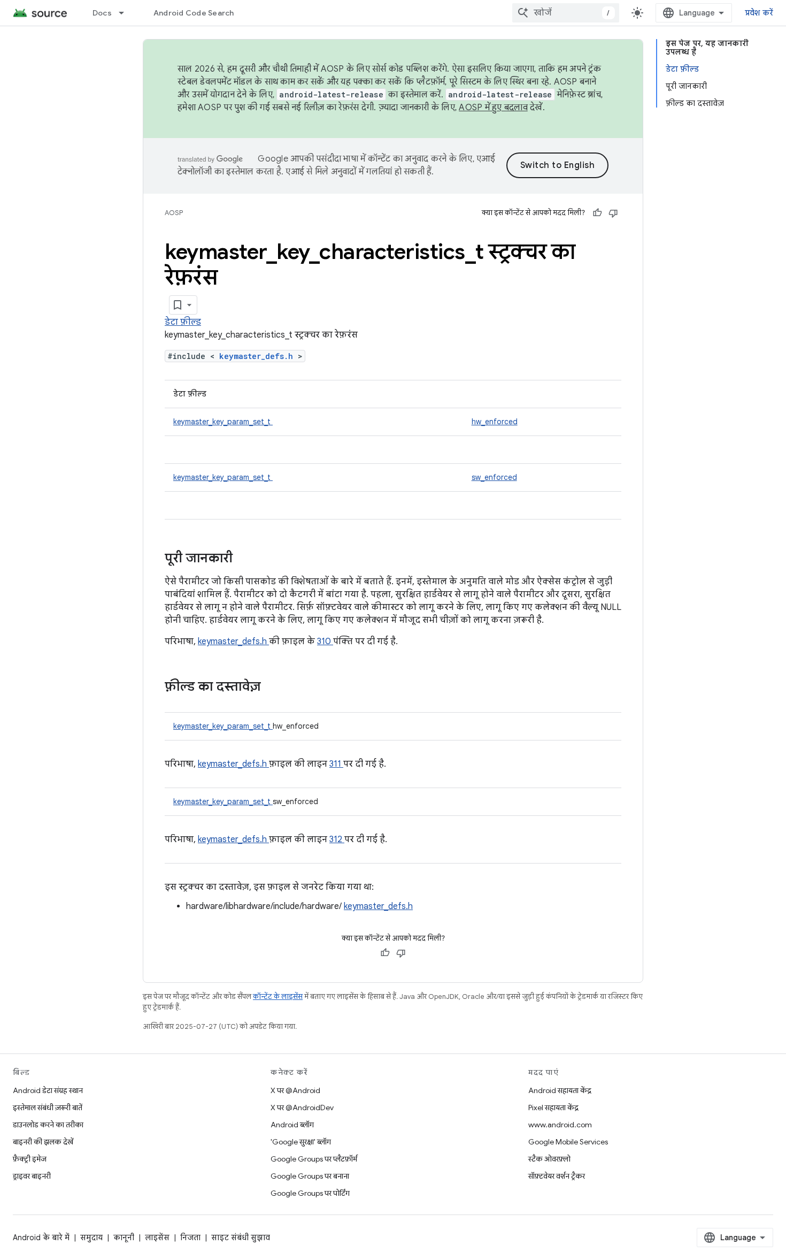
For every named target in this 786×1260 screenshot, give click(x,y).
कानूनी (123, 1237)
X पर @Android (295, 1090)
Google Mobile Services (568, 1142)
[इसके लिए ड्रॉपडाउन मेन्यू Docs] (126, 13)
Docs (102, 13)
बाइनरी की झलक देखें (43, 1142)
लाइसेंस (157, 1237)
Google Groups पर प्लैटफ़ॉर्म (314, 1159)
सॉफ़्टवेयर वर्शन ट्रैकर (556, 1176)
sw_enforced (494, 477)
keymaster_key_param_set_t (223, 421)
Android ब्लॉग (292, 1124)
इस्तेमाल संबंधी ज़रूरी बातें (47, 1107)
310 (325, 641)
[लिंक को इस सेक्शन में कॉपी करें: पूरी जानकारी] (246, 559)
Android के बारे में (41, 1237)
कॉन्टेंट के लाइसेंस (278, 996)
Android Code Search (193, 13)
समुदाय (91, 1237)
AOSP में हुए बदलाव (493, 107)
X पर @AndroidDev (302, 1107)
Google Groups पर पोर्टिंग (310, 1193)
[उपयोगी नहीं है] (613, 213)
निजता (190, 1237)
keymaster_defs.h (258, 356)
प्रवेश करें (759, 13)
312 (336, 839)
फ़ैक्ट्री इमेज (30, 1159)
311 (336, 764)
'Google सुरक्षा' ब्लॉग (301, 1142)
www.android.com (560, 1124)
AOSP (174, 212)
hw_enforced (495, 421)
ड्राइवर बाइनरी (32, 1176)
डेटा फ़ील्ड (183, 322)
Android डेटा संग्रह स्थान (48, 1090)
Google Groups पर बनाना (310, 1176)
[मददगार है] (597, 213)
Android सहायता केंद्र (559, 1090)
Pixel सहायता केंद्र (553, 1107)
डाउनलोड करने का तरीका (48, 1124)
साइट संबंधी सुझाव (240, 1237)
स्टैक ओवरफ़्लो (549, 1159)
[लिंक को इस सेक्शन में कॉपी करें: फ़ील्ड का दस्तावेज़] (275, 687)
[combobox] (565, 12)
